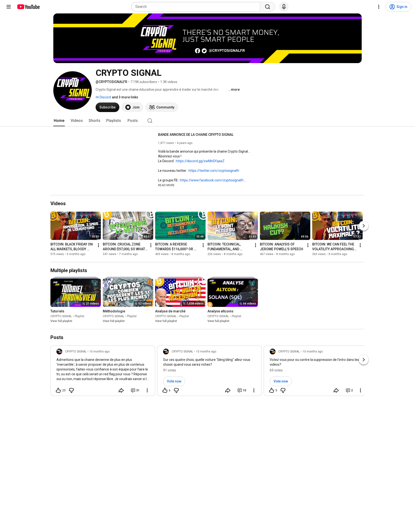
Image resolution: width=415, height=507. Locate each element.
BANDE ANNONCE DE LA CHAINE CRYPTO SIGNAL (195, 135)
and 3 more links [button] (125, 97)
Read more (166, 185)
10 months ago (99, 351)
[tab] (59, 120)
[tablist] (207, 120)
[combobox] (197, 7)
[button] (166, 185)
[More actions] (98, 245)
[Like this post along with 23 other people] (58, 390)
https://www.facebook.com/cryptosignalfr (212, 180)
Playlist (79, 316)
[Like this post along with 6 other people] (165, 390)
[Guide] (9, 7)
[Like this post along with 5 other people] (271, 390)
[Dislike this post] (71, 390)
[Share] (121, 390)
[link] (102, 372)
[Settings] (379, 7)
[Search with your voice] (284, 7)
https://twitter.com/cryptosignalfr (214, 171)
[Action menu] (147, 390)
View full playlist (61, 321)
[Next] (363, 226)
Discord (105, 97)
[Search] (267, 7)
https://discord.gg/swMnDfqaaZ (200, 161)
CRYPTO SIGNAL (61, 316)
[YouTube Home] (28, 6)
